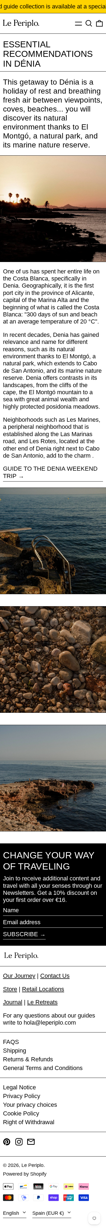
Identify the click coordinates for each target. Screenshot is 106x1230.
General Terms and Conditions (43, 1068)
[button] (89, 23)
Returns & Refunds (28, 1059)
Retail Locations (43, 989)
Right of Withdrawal (28, 1122)
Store (10, 989)
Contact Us (55, 975)
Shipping (14, 1050)
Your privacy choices (30, 1104)
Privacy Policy (21, 1096)
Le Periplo (32, 1165)
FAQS (11, 1041)
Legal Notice (19, 1087)
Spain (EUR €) (48, 1213)
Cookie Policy (21, 1113)
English (11, 1213)
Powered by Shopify (24, 1174)
